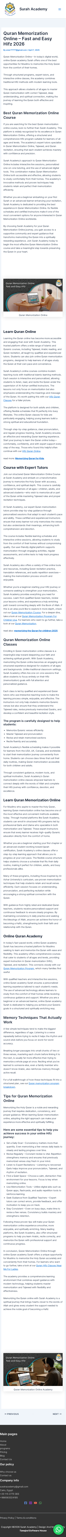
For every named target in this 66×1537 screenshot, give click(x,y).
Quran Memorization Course (26, 612)
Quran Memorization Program (18, 968)
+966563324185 (9, 1497)
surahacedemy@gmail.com (14, 1486)
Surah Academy (33, 9)
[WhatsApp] (40, 1502)
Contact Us (6, 1459)
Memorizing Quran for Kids (29, 458)
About (3, 1444)
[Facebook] (25, 1502)
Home (3, 1441)
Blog (2, 1455)
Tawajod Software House (33, 1530)
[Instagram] (30, 1502)
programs (5, 1448)
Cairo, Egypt (6, 1490)
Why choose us (8, 1471)
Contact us (6, 1475)
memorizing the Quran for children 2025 (36, 630)
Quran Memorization (25, 623)
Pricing (3, 1452)
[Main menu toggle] (59, 9)
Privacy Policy (7, 1518)
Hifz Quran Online (31, 451)
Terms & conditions (26, 1518)
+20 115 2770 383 (9, 1494)
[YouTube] (35, 1502)
